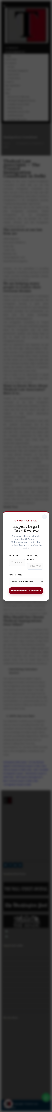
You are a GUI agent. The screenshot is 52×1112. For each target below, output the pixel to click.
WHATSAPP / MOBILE (32, 558)
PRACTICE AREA (15, 575)
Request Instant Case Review (26, 590)
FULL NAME (13, 556)
